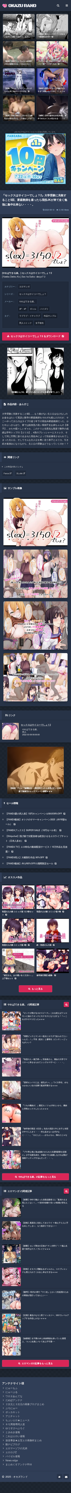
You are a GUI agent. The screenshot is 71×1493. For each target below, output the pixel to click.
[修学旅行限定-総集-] (53, 961)
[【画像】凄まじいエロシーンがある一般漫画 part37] (52, 26)
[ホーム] (59, 1476)
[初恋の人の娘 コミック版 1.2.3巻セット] (18, 897)
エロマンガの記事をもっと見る (37, 1363)
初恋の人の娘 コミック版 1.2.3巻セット (17, 913)
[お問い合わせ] (66, 1476)
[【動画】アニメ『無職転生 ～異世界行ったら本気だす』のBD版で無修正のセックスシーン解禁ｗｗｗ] (35, 770)
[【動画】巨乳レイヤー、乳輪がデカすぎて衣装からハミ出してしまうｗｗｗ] (52, 81)
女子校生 (40, 322)
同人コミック (25, 322)
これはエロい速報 (15, 1436)
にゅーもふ (12, 1388)
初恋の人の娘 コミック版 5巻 (49, 911)
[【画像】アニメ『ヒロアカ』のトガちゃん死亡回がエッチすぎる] (19, 81)
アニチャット (13, 1416)
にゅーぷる (12, 1392)
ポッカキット (13, 1412)
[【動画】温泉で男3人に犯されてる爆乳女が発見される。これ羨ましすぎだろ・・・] (19, 108)
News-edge (12, 1460)
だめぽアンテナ (14, 1400)
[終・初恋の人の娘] (53, 930)
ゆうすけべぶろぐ (15, 1428)
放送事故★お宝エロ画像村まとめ (24, 1440)
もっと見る (37, 988)
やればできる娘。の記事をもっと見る (37, 1176)
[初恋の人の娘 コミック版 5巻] (53, 897)
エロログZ (11, 1452)
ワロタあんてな (14, 1396)
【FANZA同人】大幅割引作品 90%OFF (25, 857)
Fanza (6, 473)
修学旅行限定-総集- (45, 975)
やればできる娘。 (27, 301)
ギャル (33, 308)
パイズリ (44, 308)
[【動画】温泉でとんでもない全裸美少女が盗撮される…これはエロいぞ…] (19, 54)
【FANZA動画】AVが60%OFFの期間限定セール (29, 863)
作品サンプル (50, 315)
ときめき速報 (13, 1432)
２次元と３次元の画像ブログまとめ (25, 1404)
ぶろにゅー (12, 1408)
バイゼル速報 (13, 1456)
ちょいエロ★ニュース (18, 1420)
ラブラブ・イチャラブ (29, 315)
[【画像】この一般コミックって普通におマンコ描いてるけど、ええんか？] (19, 26)
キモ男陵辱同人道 (15, 1424)
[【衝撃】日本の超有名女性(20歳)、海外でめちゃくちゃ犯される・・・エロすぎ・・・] (52, 108)
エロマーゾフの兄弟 (16, 1448)
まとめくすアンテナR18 (19, 1464)
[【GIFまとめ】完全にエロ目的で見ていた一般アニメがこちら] (52, 54)
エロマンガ (24, 286)
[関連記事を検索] (66, 1004)
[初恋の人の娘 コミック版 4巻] (18, 930)
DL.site (19, 473)
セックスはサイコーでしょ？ (32, 294)
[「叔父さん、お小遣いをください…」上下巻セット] (18, 961)
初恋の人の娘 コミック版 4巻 (14, 945)
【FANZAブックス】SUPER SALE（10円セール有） (32, 830)
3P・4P (22, 308)
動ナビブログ (13, 1444)
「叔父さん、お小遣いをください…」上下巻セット (18, 977)
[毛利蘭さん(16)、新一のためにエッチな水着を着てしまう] (35, 371)
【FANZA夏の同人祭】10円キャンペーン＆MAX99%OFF (34, 813)
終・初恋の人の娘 (44, 945)
